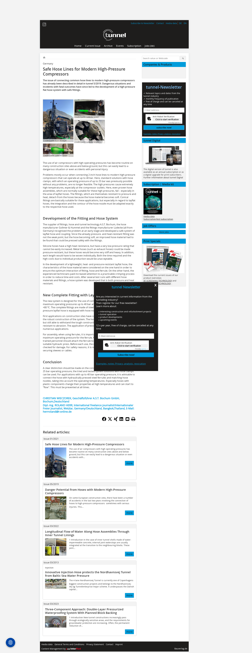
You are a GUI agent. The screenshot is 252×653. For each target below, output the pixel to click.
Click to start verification (129, 345)
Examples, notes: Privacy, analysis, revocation (121, 363)
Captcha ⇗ (141, 349)
